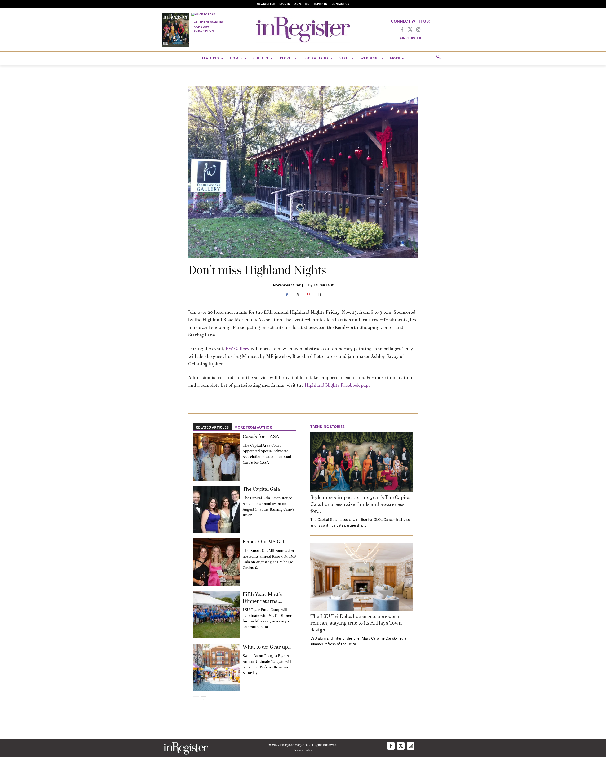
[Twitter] (410, 30)
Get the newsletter (208, 21)
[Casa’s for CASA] (216, 457)
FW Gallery (238, 348)
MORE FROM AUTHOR (253, 427)
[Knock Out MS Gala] (216, 562)
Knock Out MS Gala (265, 541)
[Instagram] (418, 30)
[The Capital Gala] (216, 509)
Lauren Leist (324, 284)
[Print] (319, 295)
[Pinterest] (308, 295)
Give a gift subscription (204, 28)
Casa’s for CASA (261, 436)
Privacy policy (303, 750)
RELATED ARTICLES (212, 427)
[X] (297, 295)
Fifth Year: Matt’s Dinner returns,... (262, 597)
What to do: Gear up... (267, 647)
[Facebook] (402, 30)
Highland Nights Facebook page (337, 385)
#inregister (410, 38)
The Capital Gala (261, 489)
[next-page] (203, 699)
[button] (438, 57)
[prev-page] (196, 699)
